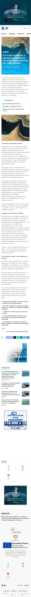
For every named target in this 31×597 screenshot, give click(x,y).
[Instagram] (22, 469)
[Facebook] (8, 469)
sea (10, 331)
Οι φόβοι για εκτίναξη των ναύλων (12, 106)
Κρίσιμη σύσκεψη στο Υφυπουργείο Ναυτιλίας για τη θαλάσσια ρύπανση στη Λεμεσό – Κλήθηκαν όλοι (10, 401)
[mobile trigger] (28, 28)
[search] (22, 28)
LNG (7, 331)
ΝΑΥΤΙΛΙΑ (6, 52)
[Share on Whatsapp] (11, 67)
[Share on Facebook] (6, 67)
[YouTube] (27, 585)
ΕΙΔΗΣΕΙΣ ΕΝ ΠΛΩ (5, 380)
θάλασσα (18, 331)
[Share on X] (9, 67)
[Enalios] (5, 28)
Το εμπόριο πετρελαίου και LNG (12, 103)
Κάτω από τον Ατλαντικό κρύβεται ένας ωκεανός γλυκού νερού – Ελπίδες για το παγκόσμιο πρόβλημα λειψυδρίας (15, 307)
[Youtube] (8, 477)
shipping (13, 331)
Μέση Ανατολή (24, 331)
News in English (5, 388)
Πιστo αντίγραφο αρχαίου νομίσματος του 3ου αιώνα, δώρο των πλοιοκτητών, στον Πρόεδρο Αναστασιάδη (14, 317)
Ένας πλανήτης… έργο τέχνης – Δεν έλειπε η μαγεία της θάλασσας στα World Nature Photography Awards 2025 (15, 323)
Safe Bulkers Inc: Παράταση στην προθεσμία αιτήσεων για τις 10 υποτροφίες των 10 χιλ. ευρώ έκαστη (11, 393)
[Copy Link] (16, 67)
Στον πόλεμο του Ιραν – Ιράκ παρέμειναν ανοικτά (13, 110)
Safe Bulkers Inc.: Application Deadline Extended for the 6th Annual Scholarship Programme (11, 384)
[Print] (18, 67)
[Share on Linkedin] (13, 67)
